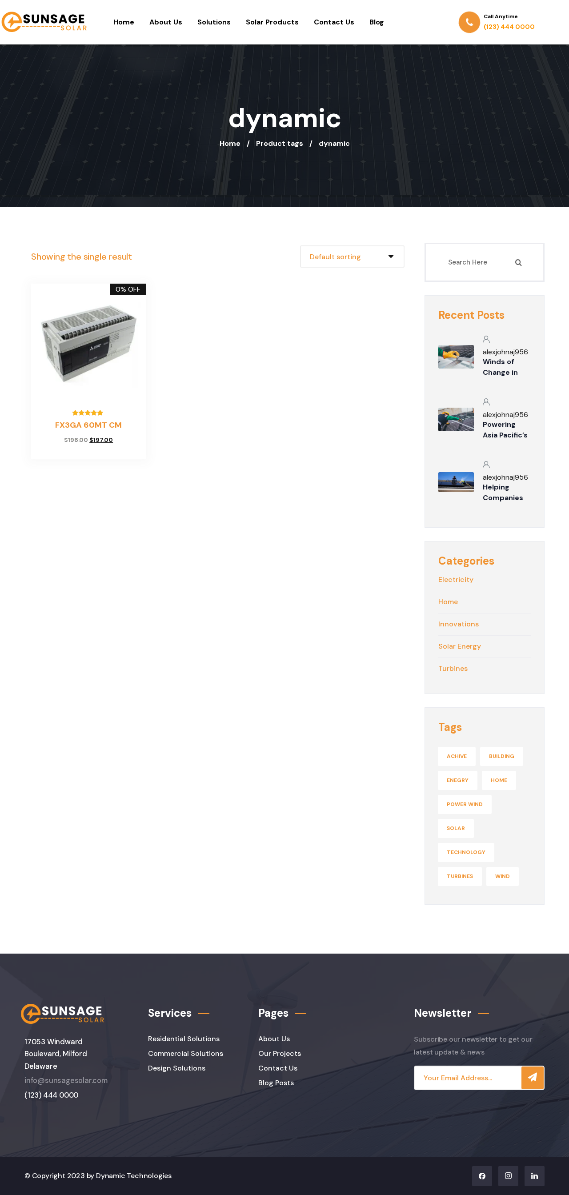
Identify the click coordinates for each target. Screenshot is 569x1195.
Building (501, 756)
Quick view (88, 451)
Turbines (460, 876)
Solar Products (272, 22)
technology (466, 852)
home (499, 780)
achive (457, 756)
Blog (376, 22)
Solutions (214, 22)
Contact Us (334, 22)
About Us (165, 22)
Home (123, 22)
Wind (502, 876)
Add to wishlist (67, 451)
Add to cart (110, 451)
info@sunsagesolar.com (66, 1080)
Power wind (465, 804)
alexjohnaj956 (505, 352)
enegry (458, 780)
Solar (456, 828)
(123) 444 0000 (51, 1095)
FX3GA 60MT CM (88, 425)
